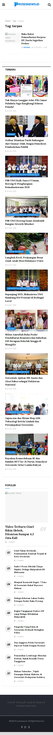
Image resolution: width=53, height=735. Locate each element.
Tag (14, 21)
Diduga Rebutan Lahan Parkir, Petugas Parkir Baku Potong (29, 600)
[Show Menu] (3, 4)
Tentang (19, 702)
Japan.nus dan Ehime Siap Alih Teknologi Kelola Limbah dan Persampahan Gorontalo (22, 421)
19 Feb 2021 (37, 47)
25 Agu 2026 (11, 191)
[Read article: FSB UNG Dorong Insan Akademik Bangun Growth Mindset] (26, 207)
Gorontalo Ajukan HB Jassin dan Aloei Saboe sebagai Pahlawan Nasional (24, 381)
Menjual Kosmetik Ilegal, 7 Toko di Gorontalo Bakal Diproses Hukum (30, 585)
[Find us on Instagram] (25, 727)
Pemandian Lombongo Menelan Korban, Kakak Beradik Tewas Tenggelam (30, 658)
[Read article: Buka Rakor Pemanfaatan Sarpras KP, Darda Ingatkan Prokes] (12, 37)
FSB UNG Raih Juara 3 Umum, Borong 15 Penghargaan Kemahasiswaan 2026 (22, 184)
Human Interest (15, 251)
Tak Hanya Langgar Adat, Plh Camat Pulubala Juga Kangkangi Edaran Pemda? (26, 103)
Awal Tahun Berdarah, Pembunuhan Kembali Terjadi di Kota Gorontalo (30, 553)
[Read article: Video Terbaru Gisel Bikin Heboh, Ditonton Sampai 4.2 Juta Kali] (26, 507)
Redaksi (39, 702)
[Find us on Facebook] (22, 727)
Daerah (11, 94)
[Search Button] (49, 4)
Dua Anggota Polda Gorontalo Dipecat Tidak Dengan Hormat (29, 644)
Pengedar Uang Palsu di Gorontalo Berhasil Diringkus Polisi (29, 629)
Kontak (29, 702)
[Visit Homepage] (26, 4)
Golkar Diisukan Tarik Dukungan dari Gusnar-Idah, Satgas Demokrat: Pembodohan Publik (25, 143)
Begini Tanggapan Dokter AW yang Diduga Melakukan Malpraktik (29, 614)
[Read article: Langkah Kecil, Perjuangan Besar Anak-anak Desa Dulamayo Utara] (26, 243)
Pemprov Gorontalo (18, 372)
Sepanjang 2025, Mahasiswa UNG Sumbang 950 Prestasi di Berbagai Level (24, 297)
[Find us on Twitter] (29, 727)
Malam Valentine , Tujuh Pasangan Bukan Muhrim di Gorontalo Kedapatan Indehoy (29, 674)
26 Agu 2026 (11, 111)
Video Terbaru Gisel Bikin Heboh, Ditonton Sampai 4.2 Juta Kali (19, 532)
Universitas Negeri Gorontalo (23, 174)
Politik (11, 452)
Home (7, 21)
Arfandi (26, 47)
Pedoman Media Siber (26, 705)
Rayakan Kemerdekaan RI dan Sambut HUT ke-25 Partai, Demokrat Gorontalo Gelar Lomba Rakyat (26, 462)
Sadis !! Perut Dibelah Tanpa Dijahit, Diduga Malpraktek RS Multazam (29, 569)
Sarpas (21, 21)
